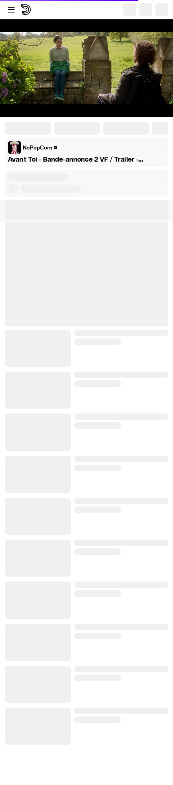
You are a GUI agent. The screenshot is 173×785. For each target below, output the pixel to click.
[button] (86, 183)
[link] (33, 147)
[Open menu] (11, 10)
